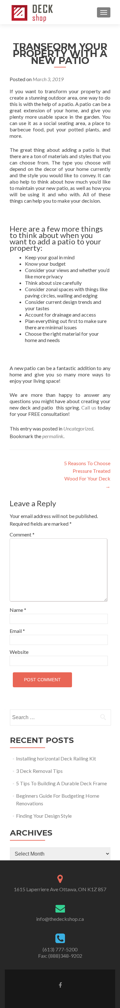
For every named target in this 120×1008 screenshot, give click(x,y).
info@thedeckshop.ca (60, 919)
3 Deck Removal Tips (39, 771)
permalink (52, 436)
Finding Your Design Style (44, 816)
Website (19, 652)
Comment (22, 534)
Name (18, 610)
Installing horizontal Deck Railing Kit (56, 758)
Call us (88, 407)
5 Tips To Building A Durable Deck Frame (61, 783)
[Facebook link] (60, 984)
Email (17, 631)
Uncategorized (78, 428)
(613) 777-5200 (60, 949)
